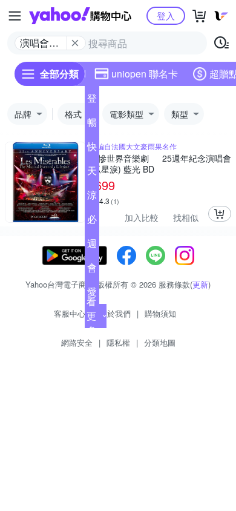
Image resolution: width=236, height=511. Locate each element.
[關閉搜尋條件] (75, 43)
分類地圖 (159, 342)
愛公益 (92, 294)
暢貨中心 (92, 124)
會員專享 (92, 270)
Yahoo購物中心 (80, 15)
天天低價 (92, 173)
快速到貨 (92, 149)
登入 (166, 15)
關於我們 (115, 313)
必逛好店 (92, 221)
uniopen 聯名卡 (144, 74)
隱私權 (118, 342)
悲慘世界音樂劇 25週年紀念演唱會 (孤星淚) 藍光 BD (160, 163)
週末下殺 (92, 246)
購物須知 (160, 313)
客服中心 (69, 313)
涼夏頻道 (92, 197)
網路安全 (77, 342)
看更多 (91, 315)
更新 (200, 284)
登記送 (92, 100)
